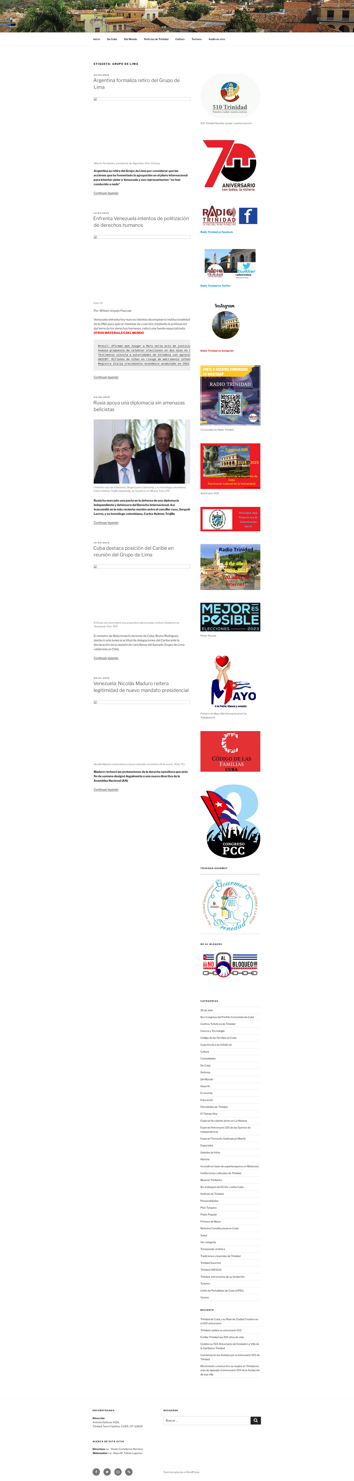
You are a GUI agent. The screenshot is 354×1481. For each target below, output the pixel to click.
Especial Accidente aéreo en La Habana (223, 1120)
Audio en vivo (217, 39)
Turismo (197, 39)
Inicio (96, 39)
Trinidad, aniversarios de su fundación (222, 1276)
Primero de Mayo (210, 1221)
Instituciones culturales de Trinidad (220, 1173)
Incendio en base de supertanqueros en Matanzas (229, 1166)
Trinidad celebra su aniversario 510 (221, 1330)
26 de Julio (206, 1010)
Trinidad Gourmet (210, 1262)
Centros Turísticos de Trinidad (217, 1023)
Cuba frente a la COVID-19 (216, 1044)
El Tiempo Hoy (208, 1113)
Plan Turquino (208, 1207)
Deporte (205, 1086)
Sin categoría (208, 1242)
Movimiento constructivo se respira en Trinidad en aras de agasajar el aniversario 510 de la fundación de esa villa (230, 1370)
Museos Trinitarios (211, 1179)
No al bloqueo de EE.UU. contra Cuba (222, 1186)
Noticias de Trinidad (156, 39)
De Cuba (112, 39)
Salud (203, 1235)
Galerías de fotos (210, 1152)
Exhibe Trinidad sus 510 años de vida (222, 1337)
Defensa (205, 1072)
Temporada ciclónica (212, 1249)
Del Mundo (130, 39)
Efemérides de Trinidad (214, 1106)
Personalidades (209, 1200)
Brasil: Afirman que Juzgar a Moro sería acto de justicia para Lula (153, 346)
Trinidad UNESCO (210, 1269)
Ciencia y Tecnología (212, 1030)
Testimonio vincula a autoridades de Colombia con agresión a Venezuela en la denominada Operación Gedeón (183, 355)
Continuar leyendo (106, 193)
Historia (204, 1159)
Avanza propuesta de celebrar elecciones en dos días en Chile (148, 350)
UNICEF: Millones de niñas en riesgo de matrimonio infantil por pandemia (157, 359)
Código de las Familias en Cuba (218, 1037)
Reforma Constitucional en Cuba (219, 1228)
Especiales (206, 1145)
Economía (206, 1092)
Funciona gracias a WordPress (181, 1472)
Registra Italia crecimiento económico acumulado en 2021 (143, 363)
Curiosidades (208, 1058)
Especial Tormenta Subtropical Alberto (223, 1138)
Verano (204, 1297)
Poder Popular (208, 1214)
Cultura (180, 39)
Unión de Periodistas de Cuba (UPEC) (222, 1290)
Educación (206, 1100)
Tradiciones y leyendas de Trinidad (220, 1256)
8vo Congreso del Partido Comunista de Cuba (227, 1017)
